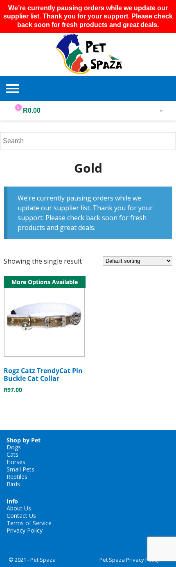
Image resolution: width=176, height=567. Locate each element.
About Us (19, 508)
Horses (16, 462)
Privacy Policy (25, 530)
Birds (13, 484)
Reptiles (17, 476)
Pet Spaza (43, 559)
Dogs (14, 447)
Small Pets (20, 469)
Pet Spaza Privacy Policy (129, 559)
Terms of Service (29, 523)
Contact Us (21, 515)
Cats (12, 454)
